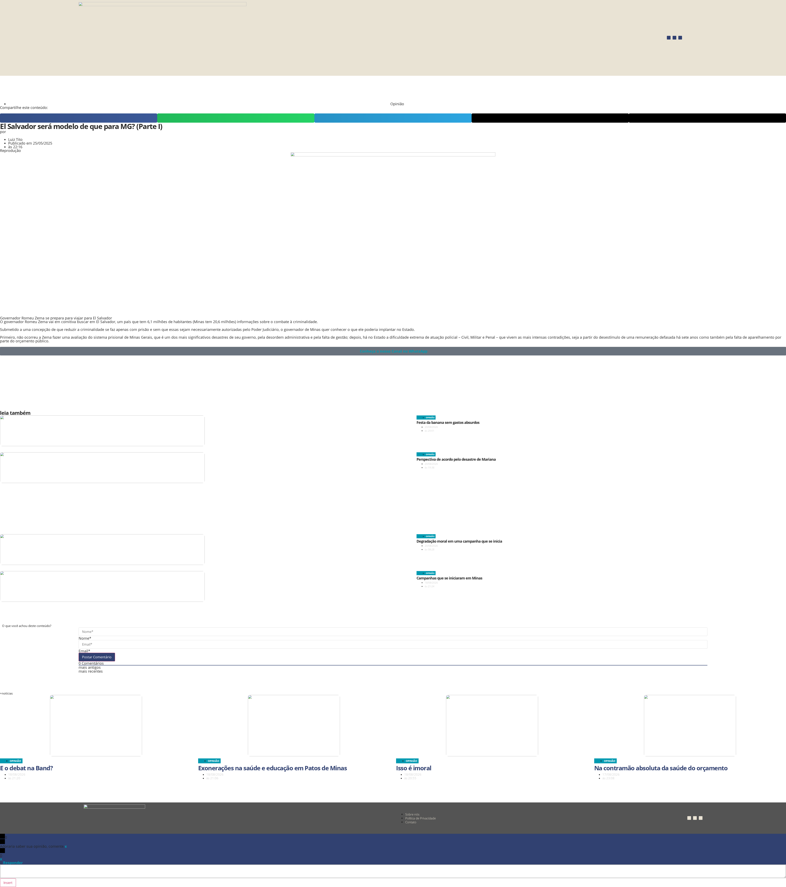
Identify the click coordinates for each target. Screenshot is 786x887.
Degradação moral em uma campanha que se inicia (459, 541)
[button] (78, 118)
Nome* (85, 638)
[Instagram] (669, 38)
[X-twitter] (680, 38)
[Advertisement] (99, 88)
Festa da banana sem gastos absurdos (448, 422)
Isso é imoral (413, 768)
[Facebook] (674, 38)
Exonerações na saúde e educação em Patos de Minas (272, 768)
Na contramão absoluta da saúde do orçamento (661, 768)
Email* (84, 651)
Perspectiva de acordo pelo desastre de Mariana (456, 459)
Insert (7, 882)
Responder (13, 862)
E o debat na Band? (26, 768)
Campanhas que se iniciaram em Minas (449, 578)
